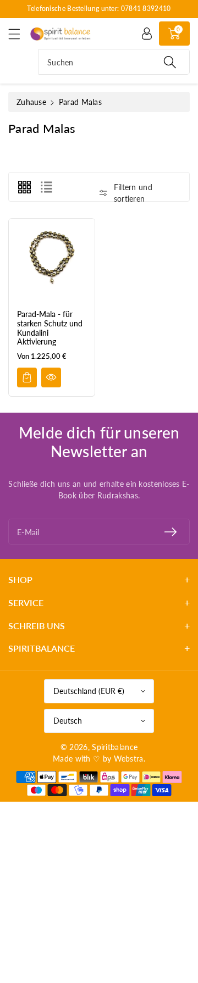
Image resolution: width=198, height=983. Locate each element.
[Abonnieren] (170, 532)
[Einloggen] (147, 33)
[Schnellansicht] (51, 377)
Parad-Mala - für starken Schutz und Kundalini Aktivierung (49, 327)
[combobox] (114, 61)
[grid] (24, 187)
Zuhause (31, 102)
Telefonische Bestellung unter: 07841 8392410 (98, 8)
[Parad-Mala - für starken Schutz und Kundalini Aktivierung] (52, 261)
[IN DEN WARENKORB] (27, 377)
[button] (19, 34)
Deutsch (67, 720)
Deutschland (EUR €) (88, 691)
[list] (46, 187)
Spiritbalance (115, 747)
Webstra (129, 758)
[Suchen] (170, 61)
